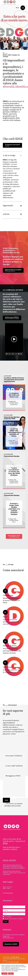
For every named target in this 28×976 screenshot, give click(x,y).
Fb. (14, 957)
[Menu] (22, 7)
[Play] (7, 354)
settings (16, 970)
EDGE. (5, 843)
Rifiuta (11, 973)
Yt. (18, 957)
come (12, 968)
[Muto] (19, 354)
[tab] (12, 155)
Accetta (4, 973)
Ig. (16, 957)
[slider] (13, 353)
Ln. (12, 957)
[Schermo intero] (21, 354)
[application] (14, 339)
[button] (14, 339)
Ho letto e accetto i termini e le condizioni (13, 918)
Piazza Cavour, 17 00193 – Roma (7, 887)
